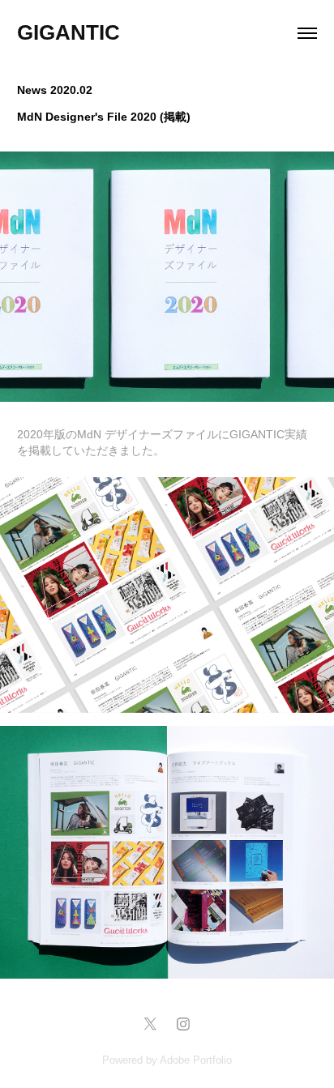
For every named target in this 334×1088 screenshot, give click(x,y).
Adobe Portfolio (196, 1060)
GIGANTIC (68, 32)
